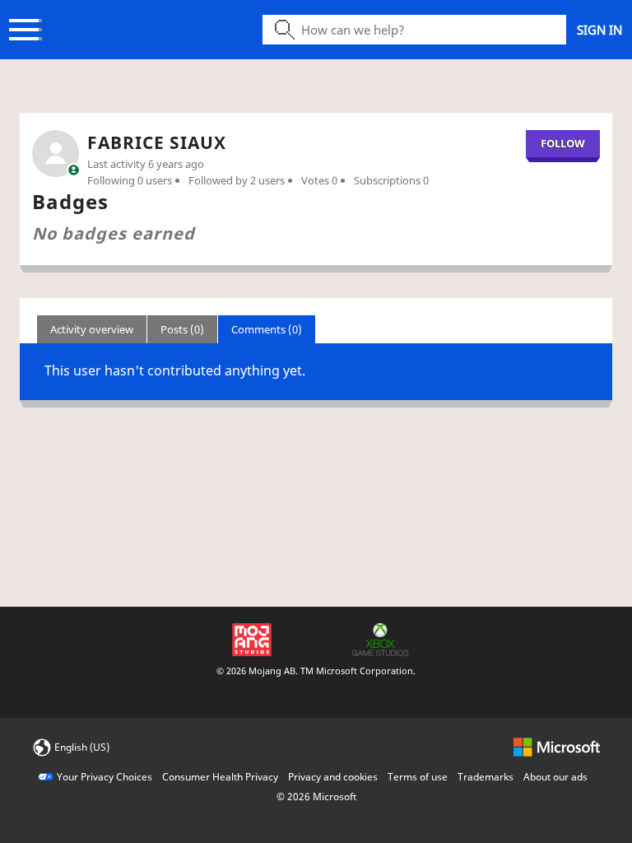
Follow (563, 143)
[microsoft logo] (557, 746)
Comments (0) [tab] (266, 329)
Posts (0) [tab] (182, 329)
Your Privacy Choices (104, 777)
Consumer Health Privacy (220, 777)
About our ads (555, 777)
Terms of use (418, 777)
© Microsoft (316, 796)
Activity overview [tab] (91, 329)
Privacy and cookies (333, 777)
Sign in (599, 29)
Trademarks (486, 777)
